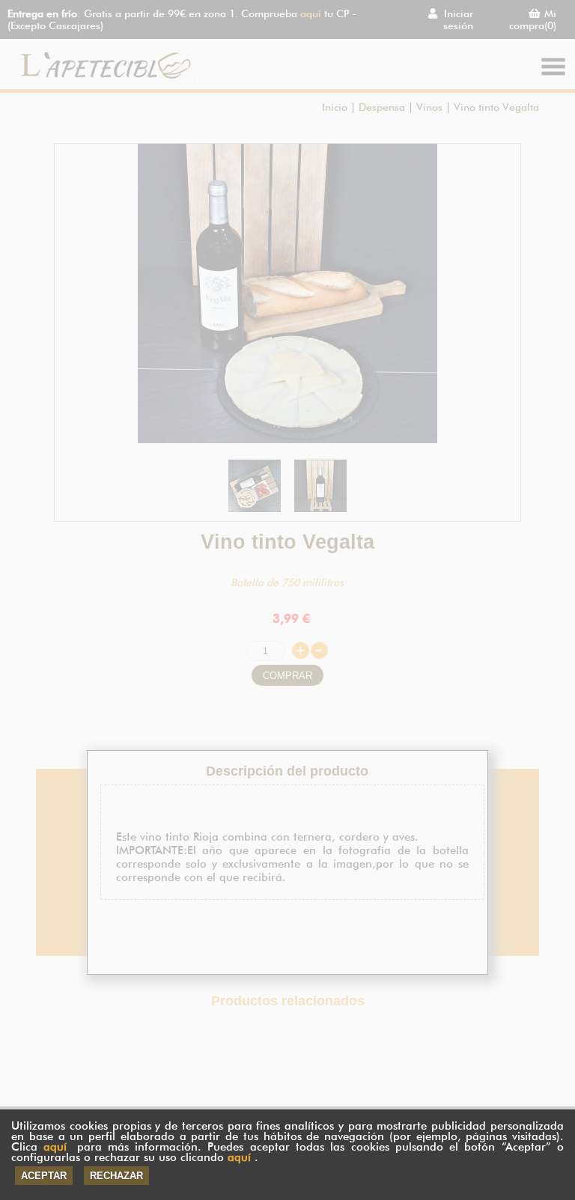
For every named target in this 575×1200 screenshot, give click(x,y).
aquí (55, 1147)
